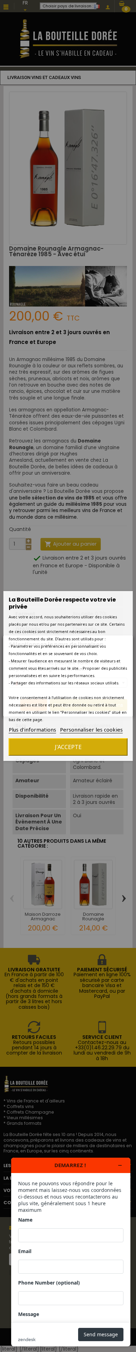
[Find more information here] (71, 1252)
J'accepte (68, 747)
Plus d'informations (32, 729)
